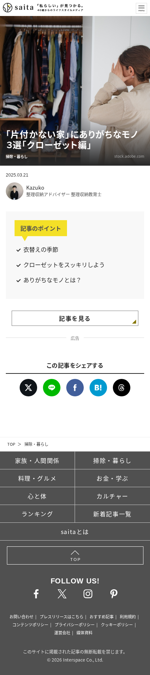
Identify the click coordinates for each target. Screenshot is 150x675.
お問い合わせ (21, 616)
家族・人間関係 (37, 460)
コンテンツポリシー (30, 624)
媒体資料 (84, 632)
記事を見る (75, 318)
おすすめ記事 (102, 616)
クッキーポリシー (117, 624)
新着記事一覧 (112, 513)
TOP (11, 444)
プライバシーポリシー (75, 624)
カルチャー (112, 496)
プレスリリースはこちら (61, 616)
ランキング (37, 513)
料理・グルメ (37, 478)
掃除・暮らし (36, 444)
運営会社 (62, 632)
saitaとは (75, 531)
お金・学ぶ (112, 478)
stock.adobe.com (129, 156)
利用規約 (128, 616)
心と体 (37, 496)
